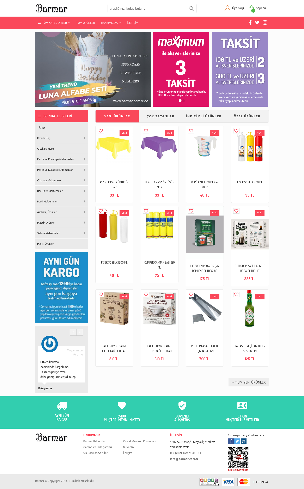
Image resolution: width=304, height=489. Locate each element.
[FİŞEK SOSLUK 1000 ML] (114, 225)
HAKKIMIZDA (110, 22)
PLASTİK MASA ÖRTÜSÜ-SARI (114, 184)
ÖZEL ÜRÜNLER (247, 116)
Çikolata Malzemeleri (49, 180)
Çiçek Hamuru (45, 148)
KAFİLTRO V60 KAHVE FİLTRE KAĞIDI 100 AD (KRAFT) (114, 348)
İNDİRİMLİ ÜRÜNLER (203, 116)
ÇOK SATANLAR (160, 116)
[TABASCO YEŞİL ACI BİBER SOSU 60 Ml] (250, 308)
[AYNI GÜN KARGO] (62, 408)
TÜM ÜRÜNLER (85, 22)
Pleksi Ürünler (45, 243)
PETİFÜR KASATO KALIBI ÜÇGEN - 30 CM (204, 348)
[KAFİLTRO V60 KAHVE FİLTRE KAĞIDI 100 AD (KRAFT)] (114, 308)
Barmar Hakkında (94, 441)
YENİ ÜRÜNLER (117, 116)
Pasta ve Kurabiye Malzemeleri (55, 159)
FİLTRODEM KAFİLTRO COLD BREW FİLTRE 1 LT (250, 268)
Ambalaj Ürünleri (47, 212)
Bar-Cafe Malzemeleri (50, 190)
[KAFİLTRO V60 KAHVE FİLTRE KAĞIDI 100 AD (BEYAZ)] (159, 308)
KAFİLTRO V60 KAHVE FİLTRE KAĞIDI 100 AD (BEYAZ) (159, 348)
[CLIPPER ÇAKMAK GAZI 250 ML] (159, 225)
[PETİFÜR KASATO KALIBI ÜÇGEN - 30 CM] (204, 308)
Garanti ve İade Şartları (97, 447)
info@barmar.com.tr (184, 459)
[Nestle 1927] (93, 69)
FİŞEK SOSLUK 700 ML (249, 182)
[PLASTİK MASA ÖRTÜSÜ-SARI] (114, 144)
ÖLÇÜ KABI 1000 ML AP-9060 (204, 184)
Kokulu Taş (43, 138)
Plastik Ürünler (46, 222)
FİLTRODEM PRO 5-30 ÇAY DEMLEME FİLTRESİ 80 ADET (204, 268)
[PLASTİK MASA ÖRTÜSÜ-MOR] (159, 144)
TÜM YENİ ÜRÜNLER (250, 382)
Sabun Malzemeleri (48, 233)
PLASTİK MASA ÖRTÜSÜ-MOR (159, 184)
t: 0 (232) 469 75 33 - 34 (185, 453)
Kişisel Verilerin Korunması (140, 441)
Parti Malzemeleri (47, 201)
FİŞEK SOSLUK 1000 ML (114, 262)
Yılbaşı (41, 127)
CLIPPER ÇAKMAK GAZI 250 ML (159, 265)
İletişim (127, 453)
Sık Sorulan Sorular (95, 453)
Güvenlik (128, 447)
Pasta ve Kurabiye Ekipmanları (55, 169)
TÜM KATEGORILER (54, 22)
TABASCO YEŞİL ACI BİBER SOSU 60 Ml (250, 348)
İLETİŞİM (132, 22)
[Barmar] (51, 8)
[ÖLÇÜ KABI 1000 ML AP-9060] (204, 144)
